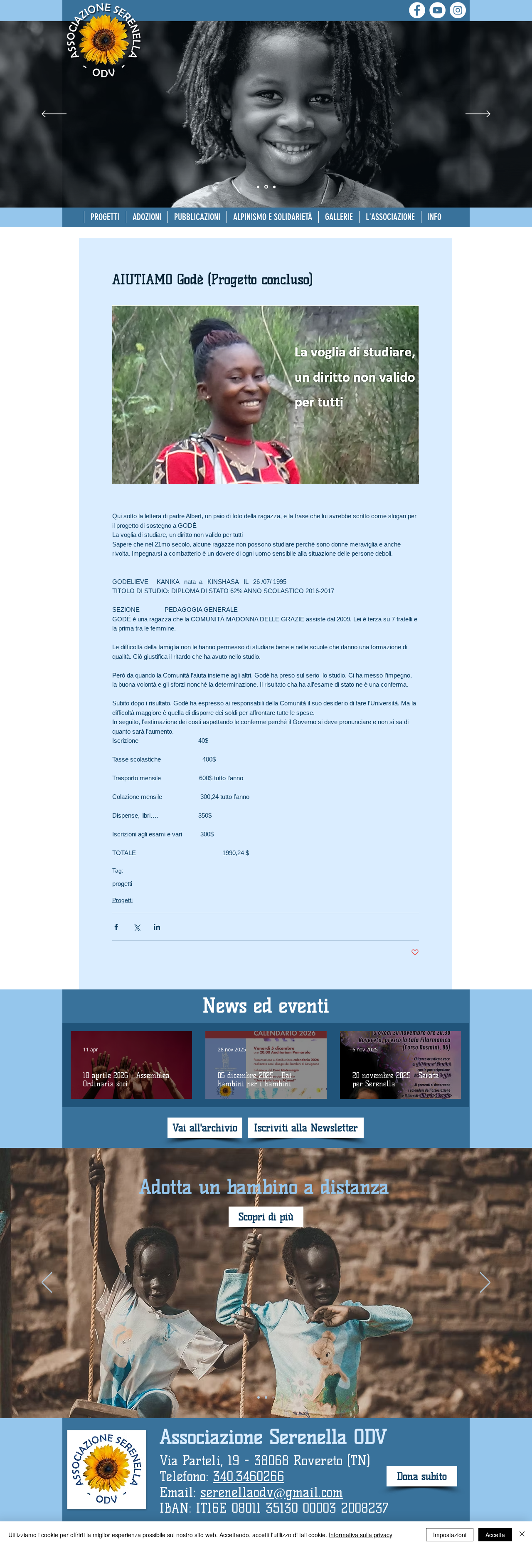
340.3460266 (248, 1476)
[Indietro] (54, 114)
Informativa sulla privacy (360, 1535)
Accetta (495, 1535)
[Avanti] (478, 114)
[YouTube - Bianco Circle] (437, 10)
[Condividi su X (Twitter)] (136, 927)
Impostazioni (449, 1535)
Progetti (122, 900)
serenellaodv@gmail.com (271, 1492)
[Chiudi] (522, 1534)
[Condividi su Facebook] (116, 927)
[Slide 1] (266, 187)
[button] (146, 217)
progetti (122, 883)
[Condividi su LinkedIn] (157, 927)
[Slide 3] (274, 186)
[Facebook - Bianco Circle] (417, 10)
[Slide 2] (258, 186)
